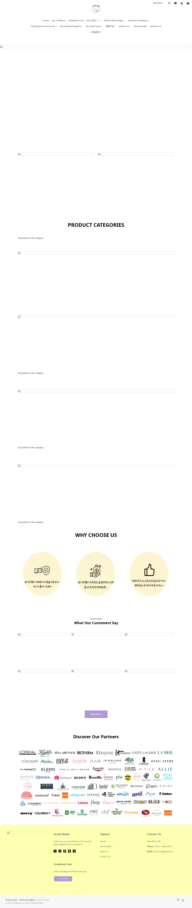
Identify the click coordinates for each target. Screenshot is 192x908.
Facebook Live (76, 20)
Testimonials (140, 26)
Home (46, 20)
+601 (156, 846)
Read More (96, 714)
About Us (124, 26)
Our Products (59, 20)
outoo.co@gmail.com (163, 851)
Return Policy (42, 900)
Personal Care (93, 26)
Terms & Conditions (27, 900)
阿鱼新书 (96, 32)
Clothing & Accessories (43, 26)
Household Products (70, 26)
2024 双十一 (92, 20)
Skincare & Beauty (137, 20)
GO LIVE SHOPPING (63, 879)
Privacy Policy (11, 900)
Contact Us (155, 26)
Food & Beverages (113, 20)
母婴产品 (110, 26)
